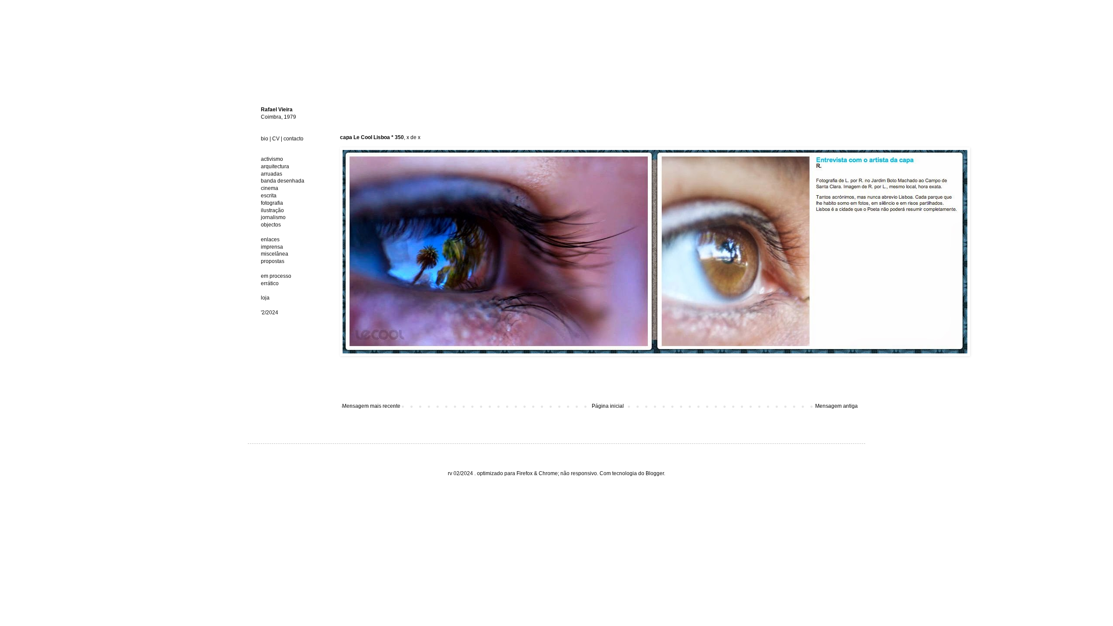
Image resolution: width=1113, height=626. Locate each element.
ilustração (272, 210)
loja (265, 298)
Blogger (655, 473)
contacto (293, 139)
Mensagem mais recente (371, 406)
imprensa (272, 247)
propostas (272, 261)
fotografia (272, 203)
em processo (276, 276)
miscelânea (274, 254)
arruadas (271, 174)
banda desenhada (282, 181)
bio (264, 139)
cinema (269, 188)
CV (276, 139)
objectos (271, 225)
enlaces (270, 239)
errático (270, 283)
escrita (269, 196)
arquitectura (275, 166)
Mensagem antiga (836, 406)
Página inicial (608, 406)
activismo (272, 159)
